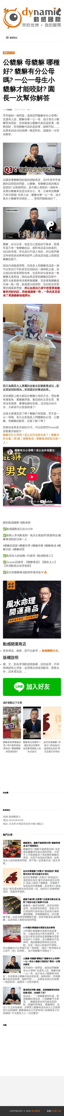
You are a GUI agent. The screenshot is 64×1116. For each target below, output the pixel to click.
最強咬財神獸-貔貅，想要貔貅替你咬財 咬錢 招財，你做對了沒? (41, 991)
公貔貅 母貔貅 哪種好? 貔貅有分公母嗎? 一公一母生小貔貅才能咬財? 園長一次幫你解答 (41, 961)
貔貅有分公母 (9, 53)
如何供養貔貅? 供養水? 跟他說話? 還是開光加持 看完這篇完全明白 (41, 872)
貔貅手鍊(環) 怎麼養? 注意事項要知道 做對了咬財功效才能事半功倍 (41, 900)
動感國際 (36, 1111)
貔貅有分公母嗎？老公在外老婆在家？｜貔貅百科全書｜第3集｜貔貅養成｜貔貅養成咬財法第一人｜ (32, 438)
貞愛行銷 (56, 1111)
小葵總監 (9, 110)
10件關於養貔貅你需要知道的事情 (39, 927)
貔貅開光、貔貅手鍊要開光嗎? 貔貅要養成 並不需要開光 (41, 844)
